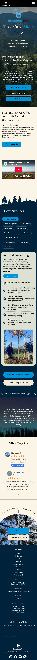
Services (18, 549)
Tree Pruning (24, 242)
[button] (33, 3)
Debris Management (10, 223)
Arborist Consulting (10, 219)
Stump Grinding (24, 233)
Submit (32, 636)
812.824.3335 (18, 598)
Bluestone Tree (17, 453)
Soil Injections (21, 228)
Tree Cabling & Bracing (11, 237)
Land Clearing (26, 223)
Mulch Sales (8, 228)
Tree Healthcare (9, 242)
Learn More (11, 276)
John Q (15, 472)
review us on (16, 465)
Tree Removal (8, 247)
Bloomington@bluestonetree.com (18, 591)
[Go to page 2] (18, 494)
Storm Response (9, 233)
